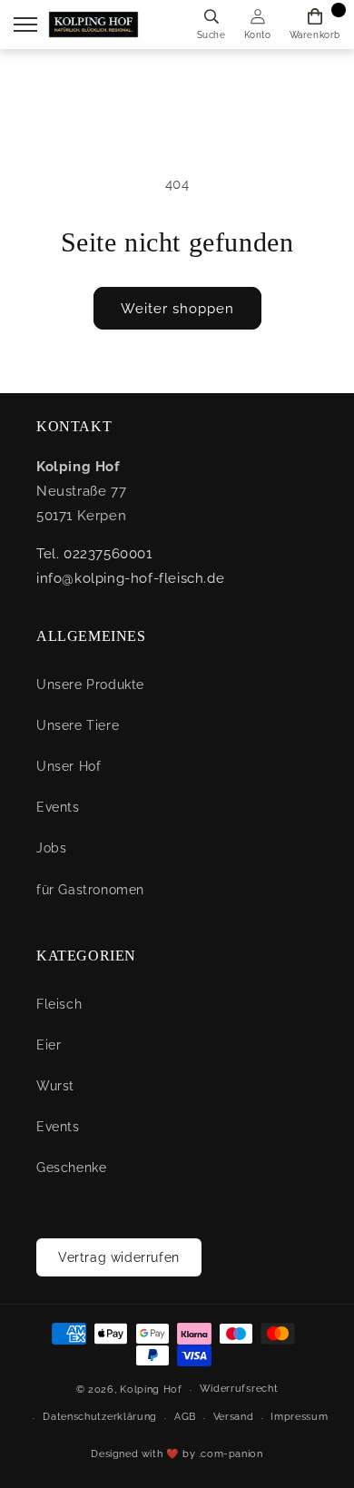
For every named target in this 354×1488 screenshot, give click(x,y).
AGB (185, 1417)
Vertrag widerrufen (119, 1257)
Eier (48, 1045)
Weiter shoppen (177, 309)
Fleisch (59, 1004)
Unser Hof (68, 766)
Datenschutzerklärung (100, 1417)
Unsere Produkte (90, 684)
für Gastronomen (90, 889)
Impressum (299, 1417)
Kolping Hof (151, 1389)
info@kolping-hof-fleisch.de (130, 578)
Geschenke (71, 1167)
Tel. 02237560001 (94, 554)
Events (58, 807)
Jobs (51, 848)
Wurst (55, 1086)
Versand (233, 1417)
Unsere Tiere (77, 725)
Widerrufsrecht (239, 1388)
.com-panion (231, 1454)
